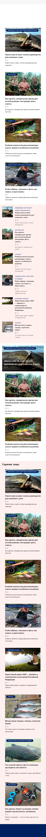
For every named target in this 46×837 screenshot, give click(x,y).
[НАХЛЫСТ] (23, 141)
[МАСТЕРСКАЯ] (23, 94)
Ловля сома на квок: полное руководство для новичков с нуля (24, 215)
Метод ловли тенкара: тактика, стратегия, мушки (23, 327)
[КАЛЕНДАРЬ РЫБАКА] (22, 670)
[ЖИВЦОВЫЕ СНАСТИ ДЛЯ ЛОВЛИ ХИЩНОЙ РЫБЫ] (23, 50)
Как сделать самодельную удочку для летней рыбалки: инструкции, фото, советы (21, 101)
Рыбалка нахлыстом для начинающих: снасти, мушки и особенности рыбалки (24, 260)
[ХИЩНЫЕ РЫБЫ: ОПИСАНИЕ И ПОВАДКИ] (23, 185)
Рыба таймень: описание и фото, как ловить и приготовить (24, 283)
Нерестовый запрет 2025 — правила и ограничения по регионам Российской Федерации (24, 305)
